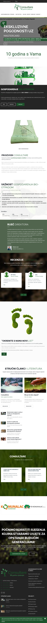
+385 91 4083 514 (6, 587)
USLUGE (33, 553)
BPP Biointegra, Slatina (32, 606)
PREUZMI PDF (5, 406)
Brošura (12, 104)
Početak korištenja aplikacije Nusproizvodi (36, 587)
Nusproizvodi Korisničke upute (34, 573)
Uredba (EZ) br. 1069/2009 (33, 576)
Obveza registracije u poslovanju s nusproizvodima (34, 584)
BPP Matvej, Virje (31, 608)
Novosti (29, 14)
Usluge (24, 14)
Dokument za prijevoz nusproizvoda (35, 581)
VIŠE (4, 354)
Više (5, 35)
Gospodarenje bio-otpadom (7, 14)
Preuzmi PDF (28, 406)
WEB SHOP (33, 14)
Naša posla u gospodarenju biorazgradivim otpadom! (16, 610)
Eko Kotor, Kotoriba (32, 601)
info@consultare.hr (7, 1)
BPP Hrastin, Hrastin (32, 604)
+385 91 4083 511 (6, 582)
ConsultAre (5, 395)
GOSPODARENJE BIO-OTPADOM (18, 553)
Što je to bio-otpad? (31, 395)
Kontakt (38, 14)
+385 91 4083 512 (6, 585)
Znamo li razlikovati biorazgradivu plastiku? (14, 605)
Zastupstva (18, 14)
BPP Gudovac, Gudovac (32, 611)
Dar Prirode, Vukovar (32, 599)
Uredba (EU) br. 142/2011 (33, 578)
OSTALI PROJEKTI (31, 613)
